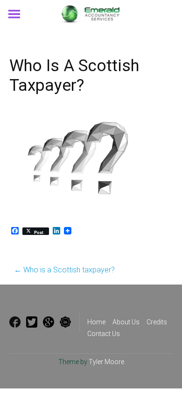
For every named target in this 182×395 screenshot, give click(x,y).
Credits (157, 322)
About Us (126, 322)
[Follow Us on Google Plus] (48, 322)
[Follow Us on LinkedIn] (65, 322)
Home (96, 322)
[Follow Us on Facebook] (15, 322)
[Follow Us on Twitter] (31, 322)
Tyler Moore (106, 362)
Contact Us (103, 333)
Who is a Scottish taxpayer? (64, 269)
